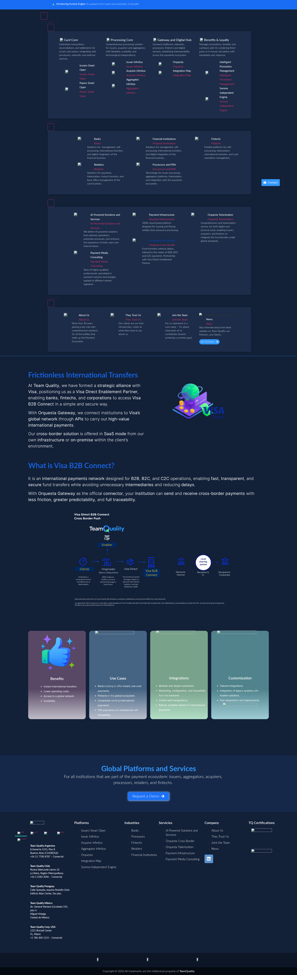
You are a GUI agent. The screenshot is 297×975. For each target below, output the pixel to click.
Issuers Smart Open (87, 67)
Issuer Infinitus (134, 62)
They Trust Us (133, 315)
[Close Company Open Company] (51, 303)
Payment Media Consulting (99, 255)
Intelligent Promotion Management (227, 66)
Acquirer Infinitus (136, 71)
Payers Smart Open (87, 85)
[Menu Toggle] (44, 16)
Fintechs (216, 139)
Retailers (99, 165)
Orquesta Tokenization (220, 215)
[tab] (21, 833)
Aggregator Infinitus (132, 81)
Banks (97, 139)
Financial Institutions (164, 139)
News (209, 319)
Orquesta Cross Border (162, 240)
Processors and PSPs (164, 165)
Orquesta (178, 62)
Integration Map (182, 71)
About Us (84, 315)
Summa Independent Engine (227, 92)
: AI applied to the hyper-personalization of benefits (97, 4)
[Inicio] (22, 182)
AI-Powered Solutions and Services (105, 217)
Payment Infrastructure (161, 215)
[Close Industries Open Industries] (51, 127)
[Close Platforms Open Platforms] (51, 27)
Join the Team (180, 315)
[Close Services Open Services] (51, 203)
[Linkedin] (209, 859)
